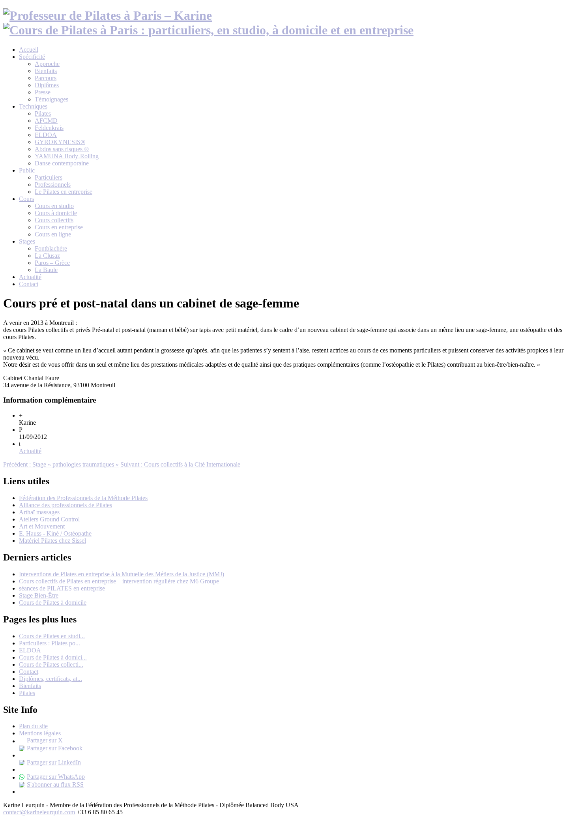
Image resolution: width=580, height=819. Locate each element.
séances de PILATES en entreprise (62, 588)
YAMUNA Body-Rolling (67, 156)
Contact (28, 284)
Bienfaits (46, 70)
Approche (47, 63)
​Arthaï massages (39, 512)
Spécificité (32, 56)
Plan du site (33, 726)
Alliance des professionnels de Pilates (65, 505)
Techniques (33, 106)
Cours (26, 198)
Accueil (28, 49)
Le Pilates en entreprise (63, 191)
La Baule (46, 269)
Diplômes (47, 85)
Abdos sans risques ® (62, 149)
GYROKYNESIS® (60, 142)
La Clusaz (47, 255)
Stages (27, 241)
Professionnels (53, 184)
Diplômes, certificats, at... (50, 678)
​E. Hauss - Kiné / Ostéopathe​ (55, 533)
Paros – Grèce (52, 262)
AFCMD (46, 120)
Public (27, 170)
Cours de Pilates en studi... (52, 636)
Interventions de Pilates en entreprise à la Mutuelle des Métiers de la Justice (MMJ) (121, 574)
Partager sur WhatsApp (56, 776)
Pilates (43, 113)
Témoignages (51, 99)
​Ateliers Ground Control (49, 519)
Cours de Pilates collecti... (51, 664)
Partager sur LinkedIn (54, 762)
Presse (43, 92)
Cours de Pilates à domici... (53, 657)
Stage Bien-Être (38, 595)
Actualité (30, 277)
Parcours (45, 78)
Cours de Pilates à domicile (52, 602)
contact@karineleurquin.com (39, 812)
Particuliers (48, 177)
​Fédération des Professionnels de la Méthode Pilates (83, 498)
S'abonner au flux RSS (55, 784)
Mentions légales (40, 733)
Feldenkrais (49, 127)
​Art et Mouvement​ (42, 526)
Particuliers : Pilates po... (49, 643)
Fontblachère (51, 248)
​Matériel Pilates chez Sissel (52, 540)
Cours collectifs (54, 220)
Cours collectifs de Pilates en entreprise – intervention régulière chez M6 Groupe (119, 581)
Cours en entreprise (59, 227)
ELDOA (46, 134)
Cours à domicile (56, 213)
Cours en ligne (53, 234)
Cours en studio (54, 205)
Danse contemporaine (62, 163)
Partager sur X (45, 740)
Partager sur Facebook (54, 748)
